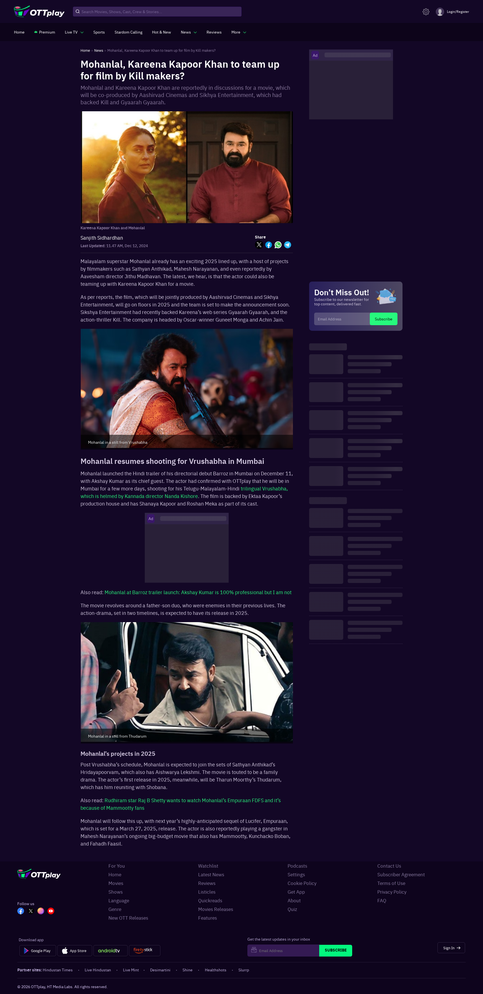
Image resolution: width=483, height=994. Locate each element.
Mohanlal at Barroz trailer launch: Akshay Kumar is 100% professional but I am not (198, 592)
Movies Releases (215, 909)
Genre (114, 909)
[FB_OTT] (20, 911)
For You (116, 865)
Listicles (207, 891)
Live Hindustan (98, 969)
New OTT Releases (128, 917)
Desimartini (160, 969)
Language (118, 900)
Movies (115, 883)
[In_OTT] (40, 911)
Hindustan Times (58, 969)
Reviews (207, 883)
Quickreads (210, 900)
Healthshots (215, 969)
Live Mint (131, 969)
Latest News (211, 874)
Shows (115, 891)
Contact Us (389, 865)
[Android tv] (110, 950)
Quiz (292, 909)
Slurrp (243, 969)
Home (114, 874)
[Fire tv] (144, 950)
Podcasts (297, 865)
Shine (188, 969)
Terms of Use (391, 883)
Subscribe (383, 319)
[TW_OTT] (30, 911)
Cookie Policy (302, 883)
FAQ (381, 900)
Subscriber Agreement (401, 874)
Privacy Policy (391, 891)
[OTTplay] (39, 11)
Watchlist (208, 865)
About (294, 900)
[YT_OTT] (51, 911)
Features (207, 917)
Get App (296, 891)
